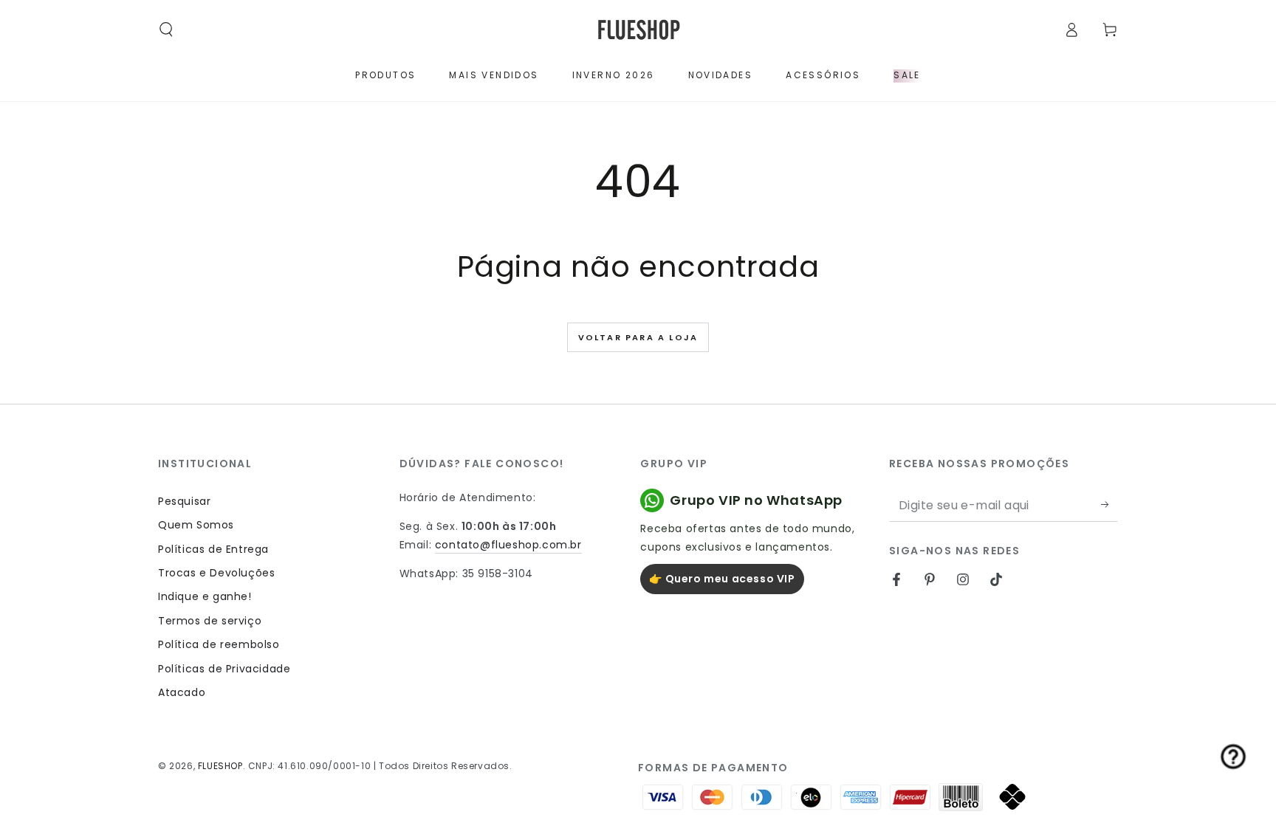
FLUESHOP (220, 766)
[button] (166, 29)
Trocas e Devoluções (216, 572)
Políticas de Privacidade (224, 668)
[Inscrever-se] (1109, 505)
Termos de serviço (209, 620)
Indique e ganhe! (205, 596)
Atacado (181, 692)
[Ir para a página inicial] (638, 30)
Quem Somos (196, 524)
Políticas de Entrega (213, 549)
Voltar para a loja (638, 337)
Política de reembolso (219, 644)
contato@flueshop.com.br (508, 544)
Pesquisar (184, 501)
